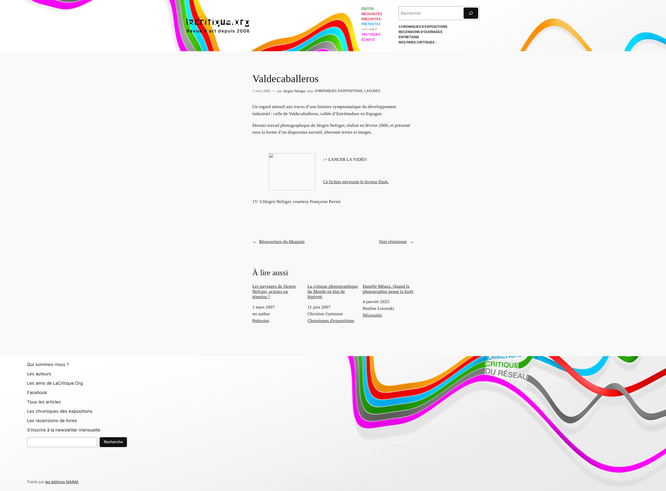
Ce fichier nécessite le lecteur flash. (356, 181)
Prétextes (260, 320)
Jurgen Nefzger (294, 91)
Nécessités (372, 315)
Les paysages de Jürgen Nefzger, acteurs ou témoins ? (274, 291)
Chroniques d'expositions (331, 320)
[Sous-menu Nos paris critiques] (436, 42)
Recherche (113, 442)
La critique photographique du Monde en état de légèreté (333, 291)
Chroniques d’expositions (338, 91)
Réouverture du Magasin (282, 241)
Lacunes (372, 91)
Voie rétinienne (393, 241)
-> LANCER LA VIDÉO (345, 159)
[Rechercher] (471, 13)
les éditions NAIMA (62, 482)
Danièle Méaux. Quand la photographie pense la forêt (388, 289)
